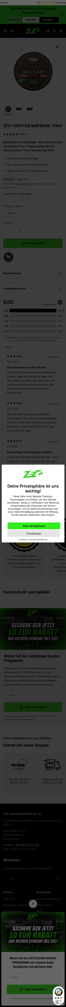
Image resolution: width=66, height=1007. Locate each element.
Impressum (23, 539)
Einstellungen (34, 533)
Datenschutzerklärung (38, 539)
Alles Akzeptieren (34, 525)
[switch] (59, 1002)
